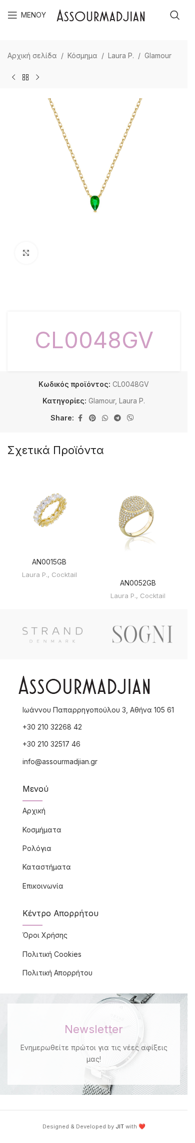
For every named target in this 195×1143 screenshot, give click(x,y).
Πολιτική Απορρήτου (57, 972)
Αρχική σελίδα (32, 55)
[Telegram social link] (117, 418)
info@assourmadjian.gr (60, 761)
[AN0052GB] (138, 520)
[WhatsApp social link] (105, 418)
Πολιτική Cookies (52, 954)
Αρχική (34, 810)
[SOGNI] (143, 634)
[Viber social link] (130, 418)
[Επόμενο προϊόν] (38, 77)
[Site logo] (101, 14)
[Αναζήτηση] (175, 15)
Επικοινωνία (43, 886)
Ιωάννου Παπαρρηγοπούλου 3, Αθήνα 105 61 (98, 709)
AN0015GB (49, 561)
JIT (120, 1126)
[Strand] (53, 634)
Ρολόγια (37, 848)
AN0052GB (138, 583)
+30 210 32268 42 (52, 727)
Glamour (158, 55)
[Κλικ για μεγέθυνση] (26, 253)
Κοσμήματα (42, 829)
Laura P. (121, 55)
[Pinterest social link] (92, 418)
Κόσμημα (83, 55)
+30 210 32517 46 (51, 744)
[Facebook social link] (80, 418)
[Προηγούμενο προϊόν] (14, 77)
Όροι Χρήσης (45, 935)
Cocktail (64, 574)
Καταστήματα (46, 867)
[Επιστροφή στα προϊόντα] (26, 77)
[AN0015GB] (50, 510)
